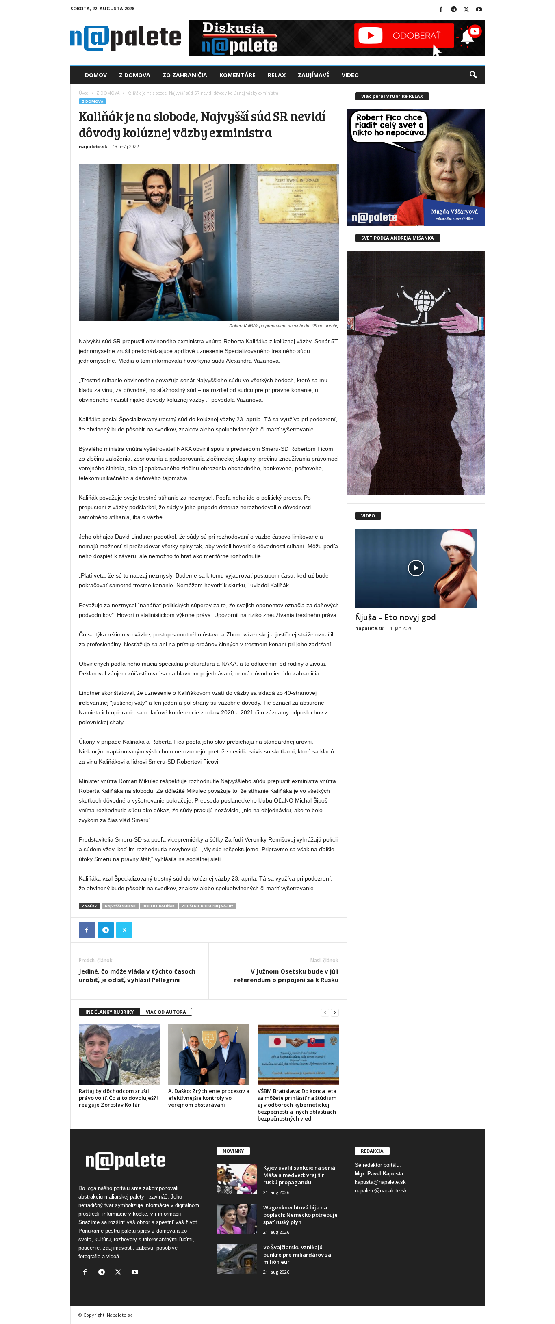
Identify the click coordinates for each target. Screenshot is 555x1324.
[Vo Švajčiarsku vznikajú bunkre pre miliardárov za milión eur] (237, 1259)
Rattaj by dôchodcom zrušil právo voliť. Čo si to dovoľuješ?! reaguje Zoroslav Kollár (118, 1097)
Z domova (134, 75)
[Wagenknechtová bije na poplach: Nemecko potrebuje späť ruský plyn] (237, 1219)
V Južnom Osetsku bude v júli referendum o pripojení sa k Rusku (286, 975)
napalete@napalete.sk (381, 1191)
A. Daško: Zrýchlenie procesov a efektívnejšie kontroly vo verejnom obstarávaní (208, 1097)
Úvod (84, 93)
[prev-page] (325, 1012)
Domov (96, 75)
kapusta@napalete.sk (380, 1182)
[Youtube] (479, 10)
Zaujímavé (314, 75)
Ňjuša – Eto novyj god (395, 617)
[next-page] (335, 1012)
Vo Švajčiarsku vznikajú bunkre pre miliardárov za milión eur (297, 1255)
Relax (277, 75)
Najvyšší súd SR (120, 906)
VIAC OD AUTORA (166, 1012)
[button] (473, 75)
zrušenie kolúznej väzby (207, 906)
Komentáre (237, 75)
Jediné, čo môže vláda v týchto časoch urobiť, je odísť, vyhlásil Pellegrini (137, 975)
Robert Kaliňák (159, 906)
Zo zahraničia (185, 75)
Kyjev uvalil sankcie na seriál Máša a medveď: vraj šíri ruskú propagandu (300, 1175)
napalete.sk (93, 146)
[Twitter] (466, 10)
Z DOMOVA (107, 93)
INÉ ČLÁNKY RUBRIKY (109, 1012)
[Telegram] (454, 10)
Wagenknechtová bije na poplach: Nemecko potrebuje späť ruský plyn (300, 1215)
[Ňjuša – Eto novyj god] (416, 568)
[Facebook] (441, 10)
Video (350, 75)
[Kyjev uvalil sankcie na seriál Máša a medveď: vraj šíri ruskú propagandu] (237, 1179)
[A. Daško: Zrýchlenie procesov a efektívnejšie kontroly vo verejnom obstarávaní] (208, 1054)
